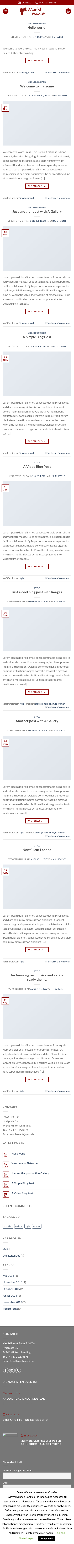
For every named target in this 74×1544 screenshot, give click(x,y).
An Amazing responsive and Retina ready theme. (37, 977)
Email (5, 1482)
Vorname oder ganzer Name (17, 1470)
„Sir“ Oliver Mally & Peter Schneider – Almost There (41, 1442)
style (54, 703)
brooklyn (39, 703)
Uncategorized (37, 23)
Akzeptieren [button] (46, 1538)
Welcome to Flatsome (37, 86)
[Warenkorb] (68, 11)
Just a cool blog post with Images (37, 592)
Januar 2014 (10, 1295)
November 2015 (12, 1282)
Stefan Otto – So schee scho (25, 1420)
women (61, 703)
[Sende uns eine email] (12, 1370)
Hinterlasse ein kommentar (58, 72)
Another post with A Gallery (37, 721)
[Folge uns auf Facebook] (6, 1370)
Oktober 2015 (11, 1288)
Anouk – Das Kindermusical (24, 1398)
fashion (47, 703)
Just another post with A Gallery (37, 211)
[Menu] (5, 11)
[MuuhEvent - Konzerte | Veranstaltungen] (37, 11)
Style (37, 462)
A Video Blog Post (37, 467)
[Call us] (18, 1370)
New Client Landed (37, 850)
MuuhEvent (56, 37)
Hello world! (37, 27)
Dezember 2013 (12, 1302)
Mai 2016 (8, 1275)
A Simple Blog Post (37, 337)
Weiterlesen (37, 60)
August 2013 (10, 1308)
